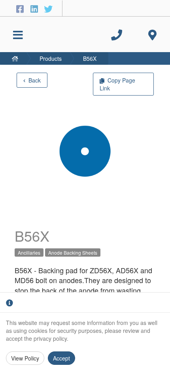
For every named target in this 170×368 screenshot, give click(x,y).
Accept (61, 358)
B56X (89, 58)
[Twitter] (48, 8)
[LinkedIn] (35, 8)
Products (51, 58)
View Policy (25, 358)
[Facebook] (21, 8)
